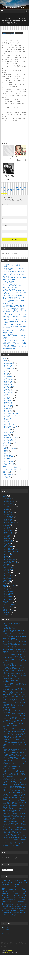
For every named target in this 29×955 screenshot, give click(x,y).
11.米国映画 (6, 389)
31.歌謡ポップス (8, 453)
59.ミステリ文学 (7, 476)
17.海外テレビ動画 (8, 432)
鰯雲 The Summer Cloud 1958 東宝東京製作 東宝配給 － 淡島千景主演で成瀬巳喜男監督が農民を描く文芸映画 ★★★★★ (14, 829)
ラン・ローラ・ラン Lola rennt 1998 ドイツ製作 (15, 187)
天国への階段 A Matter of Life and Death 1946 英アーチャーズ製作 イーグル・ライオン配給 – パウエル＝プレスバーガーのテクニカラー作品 (14, 745)
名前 (4, 218)
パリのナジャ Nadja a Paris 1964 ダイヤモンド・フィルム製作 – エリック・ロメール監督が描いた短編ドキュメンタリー (14, 316)
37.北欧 (6, 420)
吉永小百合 (14, 897)
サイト (4, 232)
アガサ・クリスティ (9, 880)
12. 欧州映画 (11, 33)
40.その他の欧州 (8, 421)
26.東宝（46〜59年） (9, 368)
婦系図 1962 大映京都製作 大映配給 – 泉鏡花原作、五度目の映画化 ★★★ (14, 750)
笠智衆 (19, 908)
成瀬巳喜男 (15, 902)
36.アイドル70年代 (9, 461)
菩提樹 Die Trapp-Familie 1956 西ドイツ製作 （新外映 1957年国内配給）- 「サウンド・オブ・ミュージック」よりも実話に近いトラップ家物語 (14, 739)
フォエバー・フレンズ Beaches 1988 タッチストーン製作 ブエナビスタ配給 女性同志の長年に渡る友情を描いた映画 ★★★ (14, 802)
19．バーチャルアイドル (9, 442)
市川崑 (16, 899)
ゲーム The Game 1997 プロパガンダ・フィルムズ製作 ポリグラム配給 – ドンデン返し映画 (14, 725)
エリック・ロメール (14, 882)
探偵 (7, 904)
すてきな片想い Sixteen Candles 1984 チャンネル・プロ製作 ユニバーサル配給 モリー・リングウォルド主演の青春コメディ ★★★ (14, 834)
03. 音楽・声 (6, 445)
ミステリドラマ (12, 891)
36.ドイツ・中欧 (19, 33)
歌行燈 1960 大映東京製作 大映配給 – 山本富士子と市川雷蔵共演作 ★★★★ (14, 767)
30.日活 (6, 371)
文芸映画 (19, 904)
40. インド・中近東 (9, 428)
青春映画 (8, 912)
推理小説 (12, 904)
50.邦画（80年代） (9, 381)
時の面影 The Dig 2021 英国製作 (12, 265)
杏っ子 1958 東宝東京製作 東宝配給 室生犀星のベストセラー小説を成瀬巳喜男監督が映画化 (14, 839)
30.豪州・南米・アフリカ (10, 426)
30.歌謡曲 (6, 452)
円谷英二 (8, 897)
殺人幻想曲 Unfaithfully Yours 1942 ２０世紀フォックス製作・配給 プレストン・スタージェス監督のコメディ (14, 763)
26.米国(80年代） (8, 400)
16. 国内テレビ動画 (8, 431)
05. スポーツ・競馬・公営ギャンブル (12, 469)
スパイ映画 (22, 884)
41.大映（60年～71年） (10, 378)
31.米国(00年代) (8, 403)
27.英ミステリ (7, 436)
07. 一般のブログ (7, 477)
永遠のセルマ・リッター (15, 7)
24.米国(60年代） (8, 397)
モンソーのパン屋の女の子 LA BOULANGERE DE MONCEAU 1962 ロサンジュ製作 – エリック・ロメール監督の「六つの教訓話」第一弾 (14, 291)
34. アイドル (7, 458)
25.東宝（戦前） (8, 367)
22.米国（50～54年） (9, 394)
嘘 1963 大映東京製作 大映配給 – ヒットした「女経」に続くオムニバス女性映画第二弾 (14, 729)
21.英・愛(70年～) (8, 411)
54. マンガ (5, 473)
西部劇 (22, 910)
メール (4, 225)
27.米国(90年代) (8, 402)
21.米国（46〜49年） (9, 392)
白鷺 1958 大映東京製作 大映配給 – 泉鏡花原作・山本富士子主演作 (14, 347)
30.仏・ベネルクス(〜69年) (11, 413)
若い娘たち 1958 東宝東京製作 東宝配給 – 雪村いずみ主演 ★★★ (14, 806)
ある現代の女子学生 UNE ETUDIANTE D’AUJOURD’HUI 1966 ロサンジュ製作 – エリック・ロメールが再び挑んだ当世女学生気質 (14, 306)
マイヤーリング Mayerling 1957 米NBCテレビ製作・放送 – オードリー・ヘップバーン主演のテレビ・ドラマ (14, 302)
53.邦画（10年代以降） (10, 386)
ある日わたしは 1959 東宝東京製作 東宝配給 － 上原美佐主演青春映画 (14, 814)
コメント (5, 204)
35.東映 (6, 375)
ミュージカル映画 (13, 894)
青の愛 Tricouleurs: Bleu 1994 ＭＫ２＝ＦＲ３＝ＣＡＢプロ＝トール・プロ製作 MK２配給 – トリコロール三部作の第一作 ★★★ (14, 794)
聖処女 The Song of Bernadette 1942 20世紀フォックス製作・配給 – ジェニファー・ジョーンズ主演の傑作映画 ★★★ (14, 779)
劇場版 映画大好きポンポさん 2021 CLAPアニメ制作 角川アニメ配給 (14, 269)
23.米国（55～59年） (9, 395)
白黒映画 (13, 908)
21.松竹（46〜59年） (9, 363)
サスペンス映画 (12, 885)
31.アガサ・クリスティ (10, 440)
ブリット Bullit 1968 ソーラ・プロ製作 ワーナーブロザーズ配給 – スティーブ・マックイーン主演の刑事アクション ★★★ (14, 844)
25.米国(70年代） (8, 399)
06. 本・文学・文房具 (8, 471)
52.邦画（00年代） (9, 384)
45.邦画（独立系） (8, 379)
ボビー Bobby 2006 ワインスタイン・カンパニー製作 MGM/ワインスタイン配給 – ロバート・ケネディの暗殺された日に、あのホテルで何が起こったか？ (14, 758)
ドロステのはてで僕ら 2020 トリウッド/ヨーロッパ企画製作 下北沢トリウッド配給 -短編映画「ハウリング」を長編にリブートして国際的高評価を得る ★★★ (14, 343)
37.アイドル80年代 (9, 463)
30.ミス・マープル (8, 439)
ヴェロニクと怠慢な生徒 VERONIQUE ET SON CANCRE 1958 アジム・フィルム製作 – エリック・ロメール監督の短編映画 (14, 715)
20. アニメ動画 (7, 444)
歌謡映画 (15, 906)
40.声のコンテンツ (8, 466)
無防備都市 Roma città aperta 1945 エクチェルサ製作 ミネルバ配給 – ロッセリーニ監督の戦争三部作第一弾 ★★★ (14, 818)
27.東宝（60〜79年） (9, 370)
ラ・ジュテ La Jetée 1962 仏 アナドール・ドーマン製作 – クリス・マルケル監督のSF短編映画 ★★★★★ (14, 330)
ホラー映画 (9, 889)
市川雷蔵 (23, 899)
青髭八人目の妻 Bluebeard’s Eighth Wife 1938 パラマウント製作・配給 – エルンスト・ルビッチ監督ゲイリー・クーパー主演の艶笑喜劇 (14, 824)
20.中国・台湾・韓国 (9, 424)
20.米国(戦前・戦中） (9, 391)
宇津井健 (4, 899)
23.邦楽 (5, 450)
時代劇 (7, 906)
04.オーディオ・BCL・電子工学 (11, 468)
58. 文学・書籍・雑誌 (8, 474)
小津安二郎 (10, 899)
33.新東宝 (6, 373)
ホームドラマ (16, 889)
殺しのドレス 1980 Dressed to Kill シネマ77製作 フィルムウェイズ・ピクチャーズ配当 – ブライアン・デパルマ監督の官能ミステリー (14, 789)
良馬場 (8, 910)
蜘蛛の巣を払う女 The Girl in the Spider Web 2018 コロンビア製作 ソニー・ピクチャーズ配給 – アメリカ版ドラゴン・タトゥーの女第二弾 (14, 336)
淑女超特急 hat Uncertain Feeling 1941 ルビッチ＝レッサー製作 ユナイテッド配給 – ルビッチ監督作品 (14, 710)
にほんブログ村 (6, 934)
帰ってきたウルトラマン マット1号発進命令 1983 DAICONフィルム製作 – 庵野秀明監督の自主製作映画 (14, 326)
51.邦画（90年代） (9, 383)
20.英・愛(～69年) (8, 410)
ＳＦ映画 (11, 914)
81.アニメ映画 (7, 387)
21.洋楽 (5, 447)
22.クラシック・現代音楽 (9, 448)
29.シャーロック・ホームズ (11, 437)
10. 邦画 (5, 360)
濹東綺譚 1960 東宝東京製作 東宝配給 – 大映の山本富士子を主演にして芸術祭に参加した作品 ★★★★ (14, 311)
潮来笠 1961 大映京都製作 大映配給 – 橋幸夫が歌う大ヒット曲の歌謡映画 (14, 286)
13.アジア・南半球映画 (9, 423)
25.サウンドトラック (8, 465)
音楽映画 (18, 912)
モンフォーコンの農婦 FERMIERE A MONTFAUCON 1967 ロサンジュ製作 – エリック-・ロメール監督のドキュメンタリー (14, 297)
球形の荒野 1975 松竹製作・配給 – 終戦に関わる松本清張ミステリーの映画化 (14, 798)
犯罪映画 (7, 908)
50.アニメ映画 (7, 407)
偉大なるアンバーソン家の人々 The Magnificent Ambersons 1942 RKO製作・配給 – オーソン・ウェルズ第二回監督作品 (14, 784)
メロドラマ (14, 896)
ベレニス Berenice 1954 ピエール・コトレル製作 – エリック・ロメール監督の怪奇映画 (14, 770)
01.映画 (4, 33)
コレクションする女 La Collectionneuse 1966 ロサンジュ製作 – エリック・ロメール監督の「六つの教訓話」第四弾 (14, 282)
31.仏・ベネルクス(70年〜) (11, 415)
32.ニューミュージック (10, 455)
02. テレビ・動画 (7, 429)
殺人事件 (20, 906)
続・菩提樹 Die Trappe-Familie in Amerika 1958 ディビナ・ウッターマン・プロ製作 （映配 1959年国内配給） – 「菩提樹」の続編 (14, 733)
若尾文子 (16, 910)
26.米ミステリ (7, 434)
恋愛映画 (6, 902)
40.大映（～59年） (9, 376)
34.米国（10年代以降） (10, 405)
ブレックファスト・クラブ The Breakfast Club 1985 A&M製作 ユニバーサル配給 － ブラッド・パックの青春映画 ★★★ (14, 810)
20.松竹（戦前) (7, 362)
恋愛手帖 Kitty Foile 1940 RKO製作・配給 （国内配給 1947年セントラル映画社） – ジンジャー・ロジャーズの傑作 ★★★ (14, 720)
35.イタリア (7, 416)
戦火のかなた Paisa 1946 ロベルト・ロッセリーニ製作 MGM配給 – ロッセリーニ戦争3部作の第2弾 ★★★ (14, 321)
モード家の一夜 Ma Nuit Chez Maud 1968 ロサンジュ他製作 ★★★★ (14, 278)
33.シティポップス (8, 456)
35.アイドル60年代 (9, 460)
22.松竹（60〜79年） (9, 365)
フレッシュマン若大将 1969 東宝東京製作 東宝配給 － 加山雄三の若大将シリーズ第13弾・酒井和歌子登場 (14, 774)
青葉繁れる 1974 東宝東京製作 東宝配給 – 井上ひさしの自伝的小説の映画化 (14, 753)
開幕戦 (6, 266)
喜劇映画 (22, 897)
